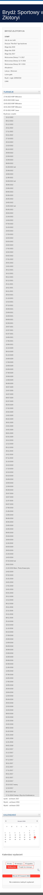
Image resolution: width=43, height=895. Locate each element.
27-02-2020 (9, 408)
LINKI (6, 81)
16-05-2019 (9, 529)
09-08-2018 (9, 660)
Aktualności (8, 67)
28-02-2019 (9, 564)
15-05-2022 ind (11, 206)
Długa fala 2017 (10, 54)
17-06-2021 (9, 341)
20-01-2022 (9, 263)
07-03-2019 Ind (11, 561)
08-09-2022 (9, 163)
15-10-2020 (9, 348)
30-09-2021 (9, 309)
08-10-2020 (9, 351)
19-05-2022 (9, 202)
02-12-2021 (9, 280)
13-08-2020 (9, 380)
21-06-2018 (9, 667)
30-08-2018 (9, 650)
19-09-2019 (9, 483)
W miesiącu (18, 864)
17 (5, 837)
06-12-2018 (9, 603)
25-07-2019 (9, 493)
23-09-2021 (9, 312)
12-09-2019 (9, 486)
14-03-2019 (9, 557)
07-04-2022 (9, 224)
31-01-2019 (9, 579)
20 (19, 837)
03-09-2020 (9, 369)
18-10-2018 (9, 625)
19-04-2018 (9, 692)
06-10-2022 (9, 149)
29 (29, 839)
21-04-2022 (9, 216)
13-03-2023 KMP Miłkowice (13, 103)
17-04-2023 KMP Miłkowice (13, 97)
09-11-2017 (9, 774)
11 (10, 835)
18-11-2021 (9, 288)
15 (29, 835)
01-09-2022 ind (11, 167)
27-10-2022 (9, 138)
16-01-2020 (9, 430)
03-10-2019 (9, 476)
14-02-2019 (9, 572)
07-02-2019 (9, 575)
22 (29, 837)
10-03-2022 (9, 238)
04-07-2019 (9, 504)
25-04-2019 (9, 536)
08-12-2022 (9, 121)
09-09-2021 (9, 319)
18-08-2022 (9, 174)
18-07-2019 (9, 497)
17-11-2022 (9, 131)
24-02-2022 (9, 245)
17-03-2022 (9, 234)
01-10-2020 (9, 355)
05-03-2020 (9, 405)
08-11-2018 (9, 618)
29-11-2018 (9, 607)
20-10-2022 (9, 142)
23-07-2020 (9, 390)
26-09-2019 (9, 479)
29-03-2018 (9, 703)
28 (24, 839)
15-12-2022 (9, 117)
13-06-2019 (9, 515)
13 (19, 835)
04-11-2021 (9, 291)
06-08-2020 (9, 383)
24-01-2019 (9, 582)
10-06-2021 (9, 344)
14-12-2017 (9, 756)
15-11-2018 (9, 614)
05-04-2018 (9, 699)
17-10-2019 (9, 469)
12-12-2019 (9, 444)
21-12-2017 (9, 752)
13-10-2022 (9, 146)
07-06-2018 (9, 674)
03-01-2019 (9, 593)
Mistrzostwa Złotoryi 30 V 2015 (15, 64)
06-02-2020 (9, 419)
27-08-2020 (9, 373)
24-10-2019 (9, 465)
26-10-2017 (9, 781)
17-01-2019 (9, 586)
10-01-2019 (9, 589)
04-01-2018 (9, 745)
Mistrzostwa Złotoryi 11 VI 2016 (15, 61)
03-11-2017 (9, 777)
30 (34, 839)
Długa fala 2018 (10, 50)
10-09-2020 (9, 366)
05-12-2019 (9, 447)
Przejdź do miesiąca (25, 867)
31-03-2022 (9, 227)
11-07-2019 (9, 501)
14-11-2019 (9, 454)
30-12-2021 (9, 270)
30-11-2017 (9, 763)
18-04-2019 (9, 540)
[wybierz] (39, 91)
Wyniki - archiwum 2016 (11, 802)
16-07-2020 (9, 394)
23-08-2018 (9, 653)
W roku (9, 864)
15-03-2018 (9, 710)
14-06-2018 (9, 671)
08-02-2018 (9, 728)
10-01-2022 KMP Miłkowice (13, 107)
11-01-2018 (9, 742)
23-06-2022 (9, 188)
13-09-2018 (9, 642)
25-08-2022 (9, 170)
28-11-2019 (9, 451)
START (7, 37)
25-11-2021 (9, 284)
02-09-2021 (9, 323)
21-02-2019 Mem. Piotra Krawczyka (18, 568)
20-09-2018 (9, 639)
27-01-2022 (9, 259)
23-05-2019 (9, 525)
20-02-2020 (9, 412)
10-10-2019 (9, 472)
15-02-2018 (9, 724)
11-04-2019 (9, 543)
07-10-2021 (9, 305)
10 (5, 835)
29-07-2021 (9, 327)
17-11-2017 (9, 770)
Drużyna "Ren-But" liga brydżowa (16, 43)
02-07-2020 (9, 401)
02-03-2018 (9, 717)
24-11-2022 (9, 128)
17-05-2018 (9, 682)
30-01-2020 (9, 422)
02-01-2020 (9, 437)
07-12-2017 (9, 760)
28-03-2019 (9, 550)
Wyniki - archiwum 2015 (11, 805)
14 (24, 835)
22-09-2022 (9, 156)
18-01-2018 (9, 738)
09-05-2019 (9, 532)
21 (24, 837)
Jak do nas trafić (10, 40)
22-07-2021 (9, 330)
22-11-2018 (9, 611)
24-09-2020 (9, 359)
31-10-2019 (9, 461)
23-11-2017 (9, 767)
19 (15, 837)
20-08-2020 (9, 376)
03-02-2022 (9, 256)
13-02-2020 (9, 415)
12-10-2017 (9, 788)
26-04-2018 (9, 689)
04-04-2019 (9, 547)
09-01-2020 (9, 433)
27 (19, 839)
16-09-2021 (9, 316)
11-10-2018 (9, 628)
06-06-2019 (9, 518)
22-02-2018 (9, 721)
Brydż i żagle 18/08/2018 (13, 78)
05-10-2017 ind (11, 792)
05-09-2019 (9, 490)
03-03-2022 (9, 241)
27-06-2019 (9, 508)
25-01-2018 (9, 735)
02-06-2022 (9, 195)
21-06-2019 (9, 511)
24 (5, 839)
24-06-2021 (9, 337)
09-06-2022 (9, 192)
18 (10, 837)
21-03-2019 (9, 554)
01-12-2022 (9, 124)
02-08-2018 (9, 664)
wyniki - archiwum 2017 (11, 799)
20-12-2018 (9, 596)
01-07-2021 (9, 334)
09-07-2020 (9, 398)
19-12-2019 (9, 440)
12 (15, 835)
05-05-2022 (9, 209)
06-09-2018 (9, 646)
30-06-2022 (9, 185)
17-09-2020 (9, 362)
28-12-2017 (9, 749)
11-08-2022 (9, 177)
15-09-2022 (9, 160)
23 (34, 837)
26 (15, 839)
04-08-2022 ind (11, 181)
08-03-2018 (9, 713)
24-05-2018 (9, 678)
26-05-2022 (9, 199)
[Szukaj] (38, 871)
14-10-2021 (9, 302)
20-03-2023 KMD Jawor (11, 100)
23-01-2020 (9, 426)
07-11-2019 (9, 458)
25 (10, 839)
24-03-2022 (9, 231)
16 (34, 835)
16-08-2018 (9, 657)
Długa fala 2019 (10, 47)
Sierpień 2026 (21, 821)
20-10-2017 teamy (12, 784)
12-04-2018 (9, 696)
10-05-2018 (9, 685)
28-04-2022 (9, 213)
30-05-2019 (9, 522)
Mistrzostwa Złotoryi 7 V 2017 (15, 57)
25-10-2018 (9, 621)
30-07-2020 (9, 387)
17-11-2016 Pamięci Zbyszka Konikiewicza (20, 795)
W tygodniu (29, 864)
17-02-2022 (9, 248)
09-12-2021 (9, 277)
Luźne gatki (8, 74)
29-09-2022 (9, 153)
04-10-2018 (9, 632)
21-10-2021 (9, 298)
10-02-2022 (9, 252)
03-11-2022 (9, 135)
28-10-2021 (9, 295)
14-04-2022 (9, 220)
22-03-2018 (9, 706)
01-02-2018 (9, 731)
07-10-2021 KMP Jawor (11, 110)
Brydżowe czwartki (10, 114)
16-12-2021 (9, 273)
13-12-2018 (9, 600)
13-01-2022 (9, 266)
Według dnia (12, 867)
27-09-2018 (9, 635)
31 (5, 841)
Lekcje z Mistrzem (11, 71)
